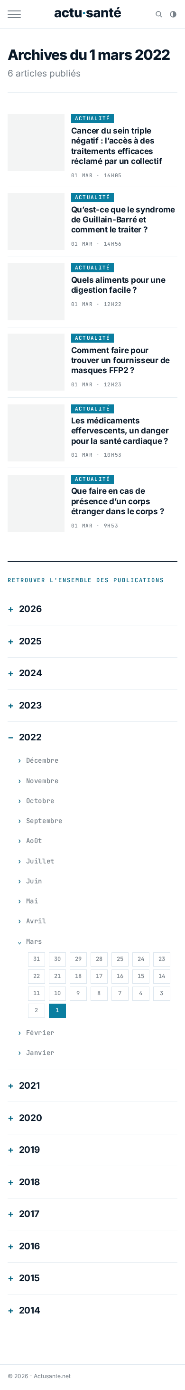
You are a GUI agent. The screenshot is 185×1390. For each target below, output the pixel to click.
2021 (29, 1085)
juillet (40, 861)
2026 (30, 609)
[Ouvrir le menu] (14, 14)
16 (120, 976)
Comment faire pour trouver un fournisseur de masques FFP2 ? (120, 360)
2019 (29, 1149)
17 (99, 976)
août (34, 840)
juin (34, 881)
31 (36, 959)
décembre (42, 760)
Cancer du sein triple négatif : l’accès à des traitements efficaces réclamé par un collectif (116, 146)
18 (78, 976)
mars (34, 941)
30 (57, 959)
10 (57, 993)
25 (120, 959)
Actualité (93, 118)
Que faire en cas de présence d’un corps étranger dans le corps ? (118, 501)
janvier (40, 1052)
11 (36, 993)
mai (32, 901)
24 (141, 959)
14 (161, 976)
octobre (40, 800)
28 (99, 959)
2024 (30, 673)
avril (36, 921)
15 (141, 976)
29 (78, 959)
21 (57, 976)
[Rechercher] (159, 14)
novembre (42, 780)
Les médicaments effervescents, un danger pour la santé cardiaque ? (120, 431)
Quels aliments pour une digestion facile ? (118, 285)
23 (161, 959)
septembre (44, 820)
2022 (30, 737)
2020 (30, 1117)
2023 (30, 705)
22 (36, 976)
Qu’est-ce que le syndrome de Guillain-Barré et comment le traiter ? (123, 220)
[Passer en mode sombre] (173, 14)
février (40, 1032)
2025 (30, 641)
